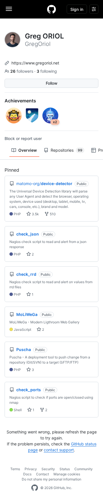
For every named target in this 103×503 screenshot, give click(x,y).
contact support (59, 449)
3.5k (35, 214)
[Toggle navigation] (9, 9)
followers (22, 71)
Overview (27, 150)
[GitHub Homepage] (34, 488)
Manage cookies (67, 474)
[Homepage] (51, 9)
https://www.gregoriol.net (35, 62)
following (47, 71)
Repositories (66, 150)
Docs (27, 474)
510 (52, 214)
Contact (42, 474)
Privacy (31, 469)
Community (83, 469)
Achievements (20, 101)
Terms (15, 469)
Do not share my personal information (51, 479)
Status (65, 469)
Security (48, 469)
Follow (52, 83)
